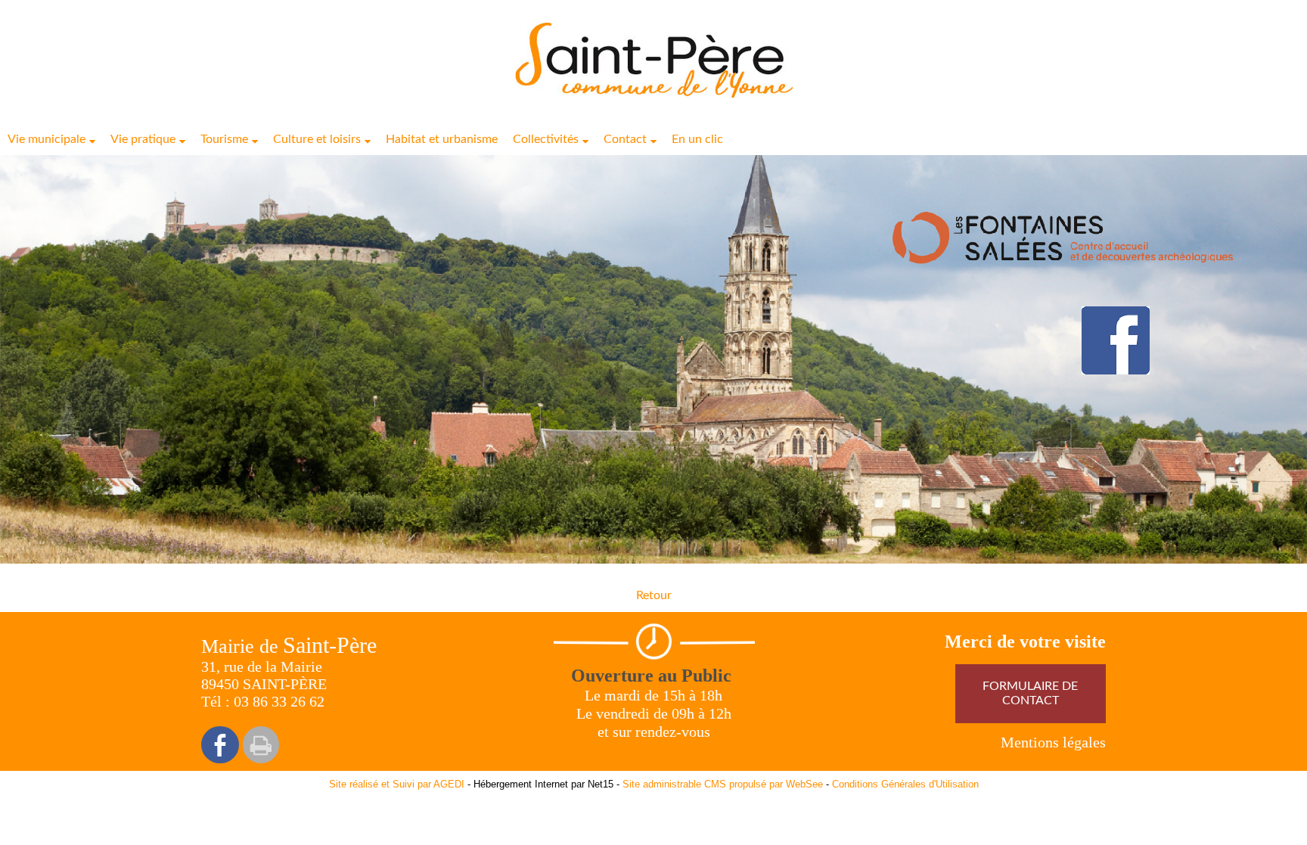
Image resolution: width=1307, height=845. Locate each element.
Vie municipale (46, 139)
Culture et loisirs (317, 139)
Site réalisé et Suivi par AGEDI (396, 784)
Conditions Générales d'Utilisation (905, 784)
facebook (220, 744)
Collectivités (546, 139)
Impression (261, 744)
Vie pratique (142, 139)
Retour (654, 595)
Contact (625, 139)
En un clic (697, 139)
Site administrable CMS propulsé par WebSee (722, 784)
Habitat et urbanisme (442, 139)
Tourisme (224, 139)
